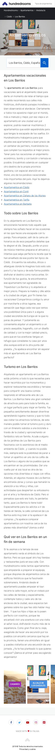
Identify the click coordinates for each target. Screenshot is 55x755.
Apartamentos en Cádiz (16, 187)
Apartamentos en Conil (16, 191)
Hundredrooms (11, 10)
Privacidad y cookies (27, 749)
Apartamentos (26, 10)
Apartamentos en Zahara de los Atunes (24, 195)
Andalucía (40, 10)
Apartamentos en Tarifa (16, 199)
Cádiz (9, 16)
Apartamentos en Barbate (17, 203)
